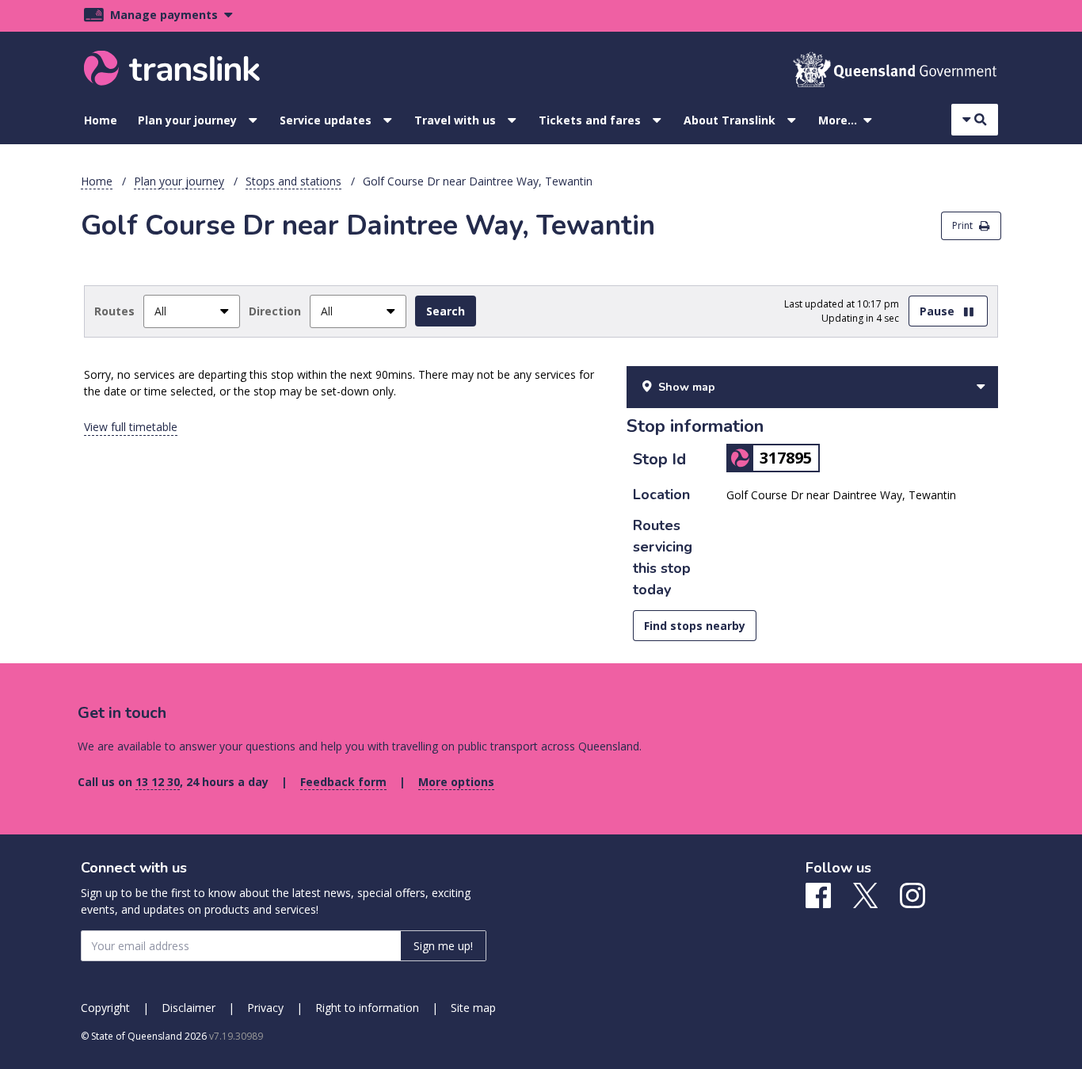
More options (456, 781)
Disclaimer (188, 1007)
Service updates (325, 120)
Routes (114, 311)
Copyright (105, 1007)
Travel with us (455, 120)
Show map (686, 387)
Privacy (265, 1007)
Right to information (367, 1007)
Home (100, 120)
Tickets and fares (590, 120)
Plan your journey (187, 120)
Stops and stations (293, 181)
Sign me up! (443, 945)
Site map (473, 1007)
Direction (275, 311)
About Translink (729, 120)
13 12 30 (157, 781)
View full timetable (130, 426)
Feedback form (343, 781)
